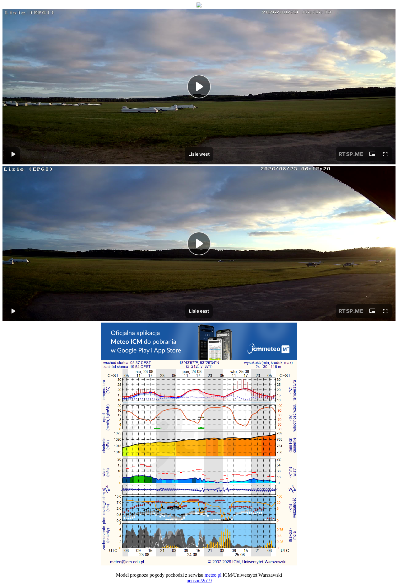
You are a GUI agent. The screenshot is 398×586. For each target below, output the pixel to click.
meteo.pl (213, 575)
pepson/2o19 (199, 580)
